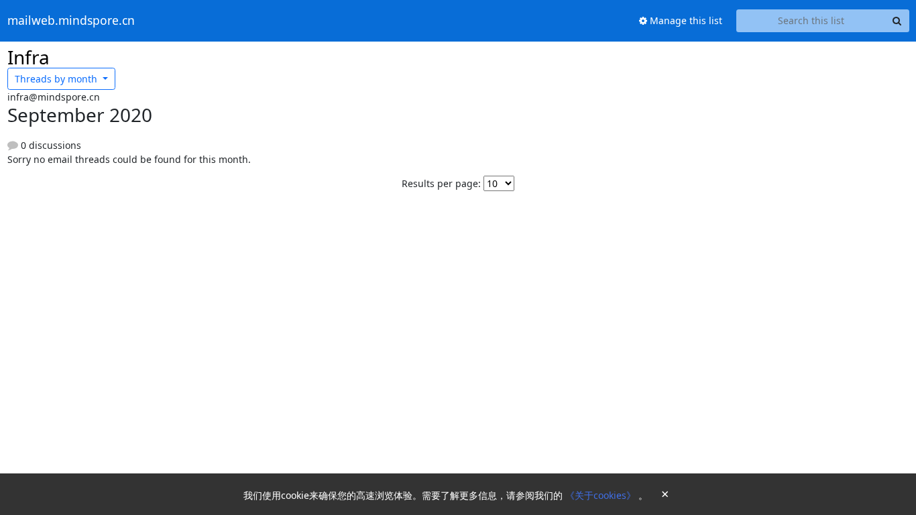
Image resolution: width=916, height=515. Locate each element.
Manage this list (684, 20)
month (57, 78)
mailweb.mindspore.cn (71, 21)
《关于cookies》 (601, 495)
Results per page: (441, 183)
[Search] (897, 20)
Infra (28, 57)
